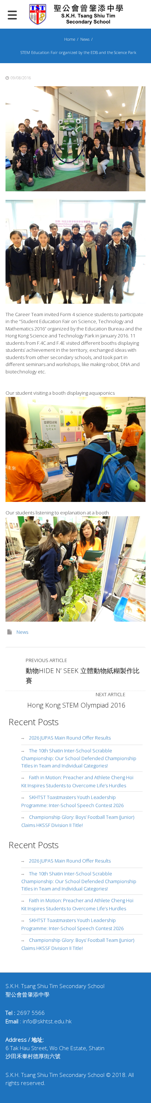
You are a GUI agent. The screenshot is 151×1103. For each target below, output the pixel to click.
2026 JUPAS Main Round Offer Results (70, 737)
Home (69, 39)
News (84, 39)
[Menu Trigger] (12, 15)
